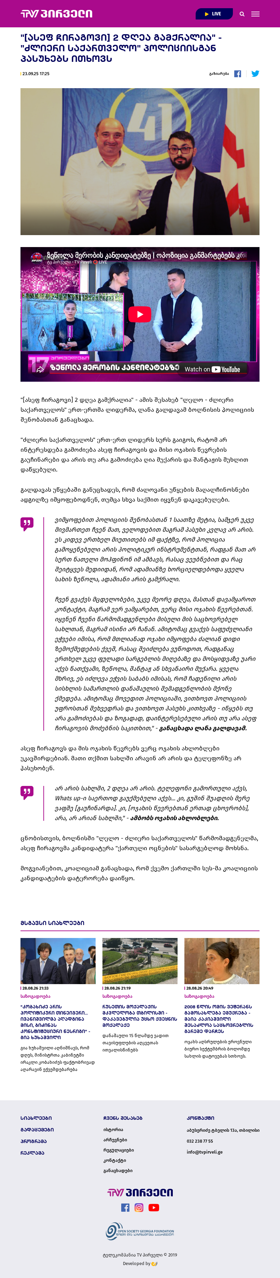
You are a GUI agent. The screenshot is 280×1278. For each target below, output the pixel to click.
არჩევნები (115, 1140)
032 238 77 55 (200, 1141)
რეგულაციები (118, 1150)
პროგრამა (33, 1141)
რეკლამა (32, 1153)
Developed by (137, 1263)
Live (216, 14)
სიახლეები (36, 1118)
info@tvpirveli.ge (205, 1152)
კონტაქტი (114, 1160)
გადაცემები (37, 1129)
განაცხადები (117, 1170)
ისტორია (113, 1129)
